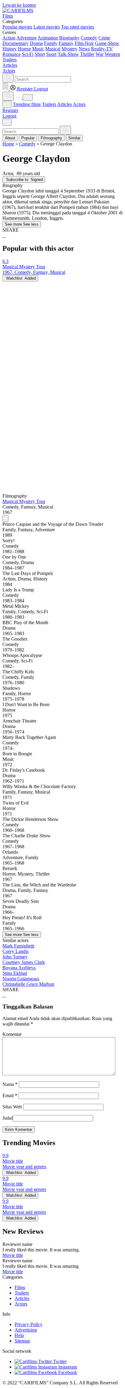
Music (38, 48)
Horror (24, 48)
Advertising (26, 1329)
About (10, 138)
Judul (7, 1118)
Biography (69, 37)
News (84, 48)
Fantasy (66, 43)
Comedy (89, 37)
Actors (79, 104)
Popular (28, 138)
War (99, 54)
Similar (74, 138)
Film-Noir (84, 43)
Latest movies (46, 26)
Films (20, 1287)
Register (10, 110)
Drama (36, 43)
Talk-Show (68, 54)
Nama (10, 1084)
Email (9, 1095)
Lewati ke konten (19, 5)
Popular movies (17, 26)
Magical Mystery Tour (23, 501)
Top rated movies (77, 26)
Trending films (27, 104)
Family (50, 43)
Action (8, 37)
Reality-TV (102, 48)
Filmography (51, 138)
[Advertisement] (62, 344)
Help (19, 1335)
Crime (104, 37)
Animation (48, 37)
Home (8, 143)
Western (112, 54)
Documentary (15, 43)
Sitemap (22, 1340)
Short (40, 54)
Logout (9, 115)
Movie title (12, 1255)
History (9, 48)
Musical (52, 48)
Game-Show (107, 43)
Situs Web (12, 1106)
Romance (11, 54)
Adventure (26, 37)
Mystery (69, 48)
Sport (51, 54)
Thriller (87, 54)
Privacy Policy (28, 1324)
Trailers (49, 104)
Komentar (12, 1034)
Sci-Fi (27, 54)
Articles (64, 104)
